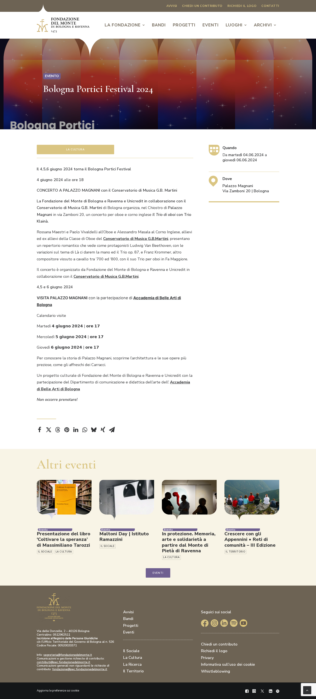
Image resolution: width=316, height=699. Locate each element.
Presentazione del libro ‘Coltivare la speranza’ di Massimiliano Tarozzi (63, 539)
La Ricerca (132, 664)
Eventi (210, 25)
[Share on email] (111, 430)
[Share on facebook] (39, 430)
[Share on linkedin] (75, 430)
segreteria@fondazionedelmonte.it (67, 655)
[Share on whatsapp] (84, 430)
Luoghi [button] (234, 25)
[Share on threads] (57, 430)
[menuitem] (171, 6)
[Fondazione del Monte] (63, 25)
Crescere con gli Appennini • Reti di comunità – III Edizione (250, 539)
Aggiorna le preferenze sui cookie (58, 691)
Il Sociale (45, 551)
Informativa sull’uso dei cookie (228, 664)
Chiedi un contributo (202, 6)
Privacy (207, 657)
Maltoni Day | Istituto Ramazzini (124, 537)
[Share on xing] (102, 430)
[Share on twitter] (48, 430)
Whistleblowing (215, 671)
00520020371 (67, 645)
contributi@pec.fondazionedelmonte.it (63, 662)
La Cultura (75, 149)
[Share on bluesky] (93, 430)
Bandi (159, 25)
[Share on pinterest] (66, 430)
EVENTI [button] (158, 573)
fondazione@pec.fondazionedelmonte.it (79, 669)
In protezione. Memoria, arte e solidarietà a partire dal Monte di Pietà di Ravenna (188, 542)
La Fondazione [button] (123, 25)
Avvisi (171, 6)
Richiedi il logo (241, 6)
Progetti (184, 25)
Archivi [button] (263, 25)
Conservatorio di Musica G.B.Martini (135, 238)
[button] (64, 500)
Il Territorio (235, 551)
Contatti (270, 6)
